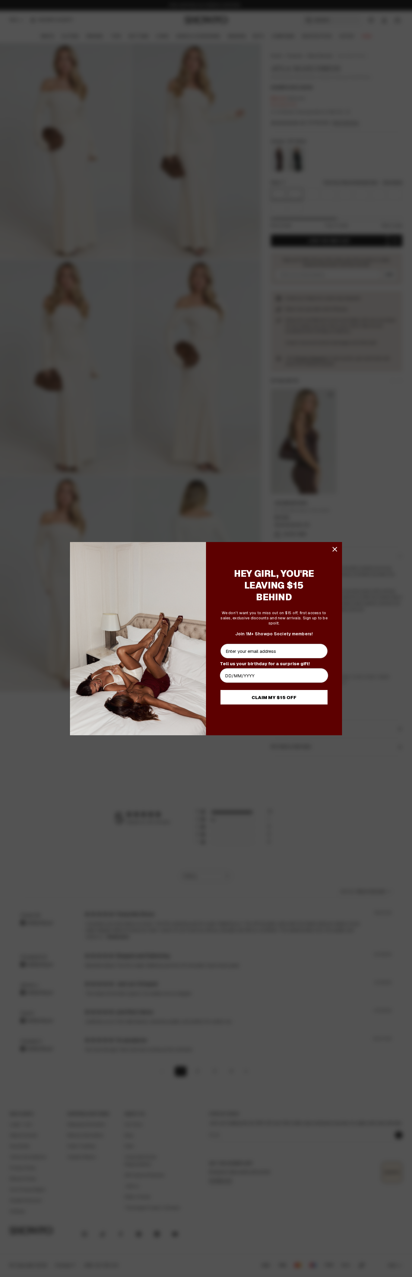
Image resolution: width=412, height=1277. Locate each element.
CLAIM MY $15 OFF (274, 697)
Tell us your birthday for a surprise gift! (265, 663)
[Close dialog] (335, 549)
